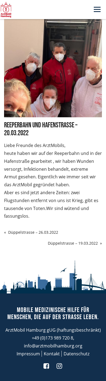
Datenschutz (76, 354)
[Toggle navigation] (97, 10)
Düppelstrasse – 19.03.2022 (73, 243)
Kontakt (52, 354)
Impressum (28, 354)
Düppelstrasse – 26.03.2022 (33, 232)
